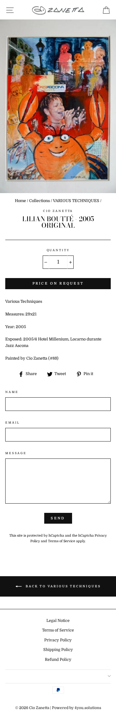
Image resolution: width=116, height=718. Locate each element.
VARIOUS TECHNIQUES (76, 201)
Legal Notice (58, 621)
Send (58, 518)
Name (11, 392)
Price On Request (58, 283)
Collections (39, 201)
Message (16, 453)
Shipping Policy (58, 650)
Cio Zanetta (58, 211)
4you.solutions (88, 708)
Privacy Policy (58, 640)
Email (12, 422)
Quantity (58, 250)
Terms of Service (61, 541)
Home (20, 201)
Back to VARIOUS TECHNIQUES (62, 586)
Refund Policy (58, 659)
